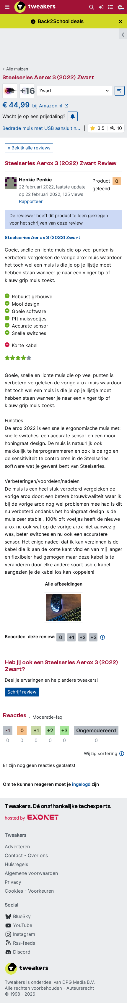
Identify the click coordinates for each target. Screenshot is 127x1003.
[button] (7, 7)
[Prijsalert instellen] (73, 116)
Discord (21, 952)
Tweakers (15, 982)
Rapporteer (31, 201)
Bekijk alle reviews (31, 148)
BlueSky (22, 916)
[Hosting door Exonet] (31, 818)
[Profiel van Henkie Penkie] (11, 183)
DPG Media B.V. (78, 982)
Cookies (14, 891)
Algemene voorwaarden (31, 873)
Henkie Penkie (35, 180)
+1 (71, 637)
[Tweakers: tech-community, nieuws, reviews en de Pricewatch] (35, 7)
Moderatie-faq (47, 717)
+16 (27, 91)
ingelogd (81, 784)
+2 (82, 637)
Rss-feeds (24, 943)
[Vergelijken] (120, 91)
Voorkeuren (41, 891)
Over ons (38, 855)
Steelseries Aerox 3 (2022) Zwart (48, 77)
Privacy (13, 882)
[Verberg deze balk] (120, 21)
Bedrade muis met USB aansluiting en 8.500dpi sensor (40, 128)
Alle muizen (17, 68)
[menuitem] (91, 7)
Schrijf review (21, 692)
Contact (14, 855)
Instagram (24, 934)
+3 (93, 637)
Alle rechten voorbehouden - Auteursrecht (49, 988)
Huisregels (16, 864)
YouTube (22, 925)
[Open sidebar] (123, 33)
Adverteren (17, 846)
